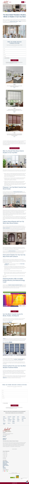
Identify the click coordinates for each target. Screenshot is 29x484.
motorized (15, 359)
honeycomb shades (20, 359)
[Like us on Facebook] (3, 471)
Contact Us (4, 468)
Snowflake (13, 416)
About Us (4, 467)
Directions (4, 436)
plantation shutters (13, 21)
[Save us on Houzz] (7, 471)
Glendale (18, 419)
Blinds (10, 322)
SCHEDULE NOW (14, 60)
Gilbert (23, 419)
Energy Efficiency (5, 464)
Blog (3, 466)
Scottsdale (23, 416)
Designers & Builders (6, 465)
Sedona (18, 416)
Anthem (4, 416)
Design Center (5, 463)
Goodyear (13, 419)
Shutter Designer (5, 461)
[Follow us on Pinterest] (4, 471)
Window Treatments (6, 462)
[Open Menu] (25, 2)
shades (20, 21)
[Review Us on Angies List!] (12, 477)
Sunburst (4, 338)
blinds (17, 21)
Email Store (4, 439)
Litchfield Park (9, 419)
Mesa (3, 419)
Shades (10, 342)
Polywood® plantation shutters (17, 191)
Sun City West (9, 416)
